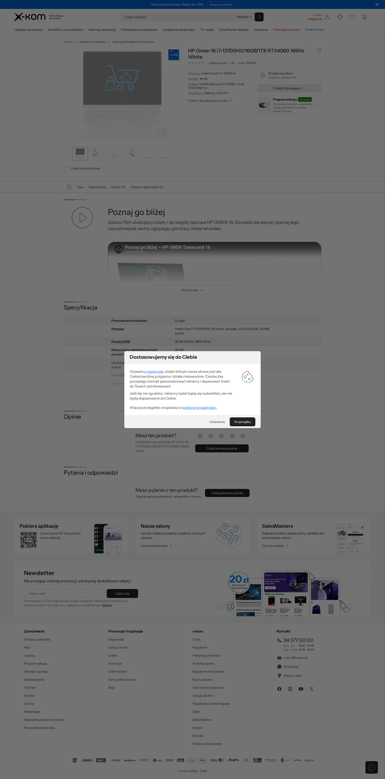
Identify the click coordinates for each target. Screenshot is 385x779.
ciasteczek (155, 371)
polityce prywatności (199, 407)
